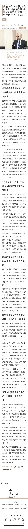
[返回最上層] (26, 522)
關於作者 (10, 505)
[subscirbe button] (22, 524)
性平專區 (10, 508)
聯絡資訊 (4, 508)
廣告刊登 (17, 505)
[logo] (13, 493)
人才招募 (17, 508)
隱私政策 (23, 505)
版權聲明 (23, 508)
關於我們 (4, 505)
